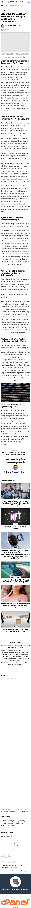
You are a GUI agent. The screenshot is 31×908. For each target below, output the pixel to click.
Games (20, 822)
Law (22, 823)
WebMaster (14, 867)
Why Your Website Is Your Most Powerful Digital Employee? (15, 630)
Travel (14, 825)
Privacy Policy (8, 846)
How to (17, 823)
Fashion (14, 822)
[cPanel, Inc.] (15, 904)
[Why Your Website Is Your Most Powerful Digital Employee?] (15, 619)
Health (25, 822)
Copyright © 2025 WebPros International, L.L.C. (15, 906)
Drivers (15, 820)
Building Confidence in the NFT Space (15, 528)
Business (9, 820)
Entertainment (15, 577)
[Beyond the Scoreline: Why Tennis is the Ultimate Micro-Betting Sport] (15, 570)
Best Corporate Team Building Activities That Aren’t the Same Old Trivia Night (15, 503)
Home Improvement (8, 823)
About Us (16, 846)
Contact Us (23, 846)
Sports (4, 825)
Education (21, 820)
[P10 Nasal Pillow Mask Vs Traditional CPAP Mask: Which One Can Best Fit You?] (15, 593)
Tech (9, 825)
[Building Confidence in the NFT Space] (15, 516)
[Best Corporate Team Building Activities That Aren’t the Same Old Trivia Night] (15, 491)
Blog (15, 498)
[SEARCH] (29, 2)
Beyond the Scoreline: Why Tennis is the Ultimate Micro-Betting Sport (15, 581)
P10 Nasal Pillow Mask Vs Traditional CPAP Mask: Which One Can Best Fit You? (15, 606)
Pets (26, 823)
